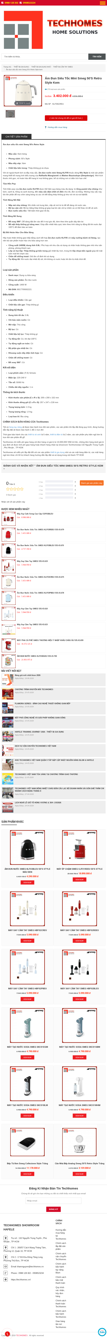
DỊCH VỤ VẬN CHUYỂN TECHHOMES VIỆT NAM (35, 746)
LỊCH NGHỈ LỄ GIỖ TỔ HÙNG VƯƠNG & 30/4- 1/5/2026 (38, 803)
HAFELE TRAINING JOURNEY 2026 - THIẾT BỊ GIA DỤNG (39, 732)
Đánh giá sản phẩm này (91, 483)
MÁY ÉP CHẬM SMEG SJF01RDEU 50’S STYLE (80, 869)
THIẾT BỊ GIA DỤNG (21, 67)
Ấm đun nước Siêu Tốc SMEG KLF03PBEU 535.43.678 (40, 593)
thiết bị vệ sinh (34, 434)
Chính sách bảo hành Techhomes (61, 1314)
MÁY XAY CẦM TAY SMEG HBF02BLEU (79, 988)
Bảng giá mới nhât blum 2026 (27, 675)
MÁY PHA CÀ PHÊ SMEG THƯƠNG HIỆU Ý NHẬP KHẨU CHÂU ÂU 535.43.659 (50, 640)
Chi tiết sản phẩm (16, 137)
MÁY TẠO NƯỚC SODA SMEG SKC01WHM (79, 1105)
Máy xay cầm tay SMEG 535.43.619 (32, 561)
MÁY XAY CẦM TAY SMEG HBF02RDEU (79, 930)
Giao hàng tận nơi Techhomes (61, 1324)
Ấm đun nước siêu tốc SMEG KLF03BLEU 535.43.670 (40, 545)
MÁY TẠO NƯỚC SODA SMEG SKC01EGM (27, 1047)
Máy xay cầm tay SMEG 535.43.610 (32, 609)
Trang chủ (7, 67)
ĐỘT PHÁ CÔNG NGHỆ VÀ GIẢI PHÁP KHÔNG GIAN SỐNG (40, 718)
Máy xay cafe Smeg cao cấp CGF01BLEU (35, 514)
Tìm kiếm (97, 56)
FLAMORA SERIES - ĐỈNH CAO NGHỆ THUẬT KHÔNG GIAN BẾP (42, 704)
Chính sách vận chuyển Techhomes (61, 1256)
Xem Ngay (27, 883)
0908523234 (28, 3)
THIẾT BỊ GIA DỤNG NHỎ (41, 67)
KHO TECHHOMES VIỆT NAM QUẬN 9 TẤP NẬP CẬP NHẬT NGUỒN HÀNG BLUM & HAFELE (54, 760)
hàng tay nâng (15, 427)
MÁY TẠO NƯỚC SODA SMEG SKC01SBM (79, 1047)
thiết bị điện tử (56, 434)
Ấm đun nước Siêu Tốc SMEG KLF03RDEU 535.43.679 (40, 530)
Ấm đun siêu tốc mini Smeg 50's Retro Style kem (24, 70)
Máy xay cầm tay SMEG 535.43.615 (32, 624)
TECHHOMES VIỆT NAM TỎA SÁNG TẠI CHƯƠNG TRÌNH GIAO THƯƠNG (46, 774)
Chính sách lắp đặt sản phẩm (61, 1246)
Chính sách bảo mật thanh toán (61, 1280)
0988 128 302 (11, 3)
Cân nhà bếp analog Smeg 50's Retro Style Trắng (79, 1163)
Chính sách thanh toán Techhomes (61, 1303)
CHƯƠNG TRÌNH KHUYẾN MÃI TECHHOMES (34, 689)
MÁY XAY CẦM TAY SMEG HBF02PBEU (27, 988)
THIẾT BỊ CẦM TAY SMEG (63, 67)
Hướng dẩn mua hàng (57, 127)
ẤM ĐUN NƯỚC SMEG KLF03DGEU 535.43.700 (37, 656)
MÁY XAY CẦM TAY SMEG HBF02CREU (27, 930)
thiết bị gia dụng (57, 452)
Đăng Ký (53, 1209)
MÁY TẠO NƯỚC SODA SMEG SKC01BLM (27, 1105)
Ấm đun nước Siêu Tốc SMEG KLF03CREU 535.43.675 (40, 577)
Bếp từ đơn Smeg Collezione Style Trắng (27, 1163)
